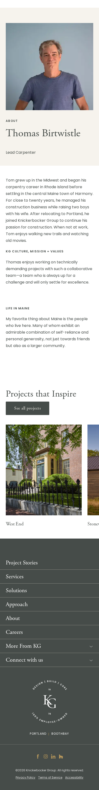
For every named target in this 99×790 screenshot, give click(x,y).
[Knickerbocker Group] (49, 701)
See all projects (27, 408)
